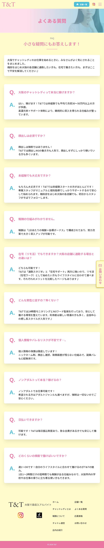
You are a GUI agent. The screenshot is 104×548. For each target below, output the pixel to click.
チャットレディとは (62, 509)
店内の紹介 (58, 530)
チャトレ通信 (59, 523)
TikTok (39, 515)
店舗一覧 (78, 501)
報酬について (59, 516)
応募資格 (78, 516)
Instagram (93, 4)
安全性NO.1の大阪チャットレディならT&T (8, 4)
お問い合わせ (80, 523)
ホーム (56, 501)
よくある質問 (80, 509)
